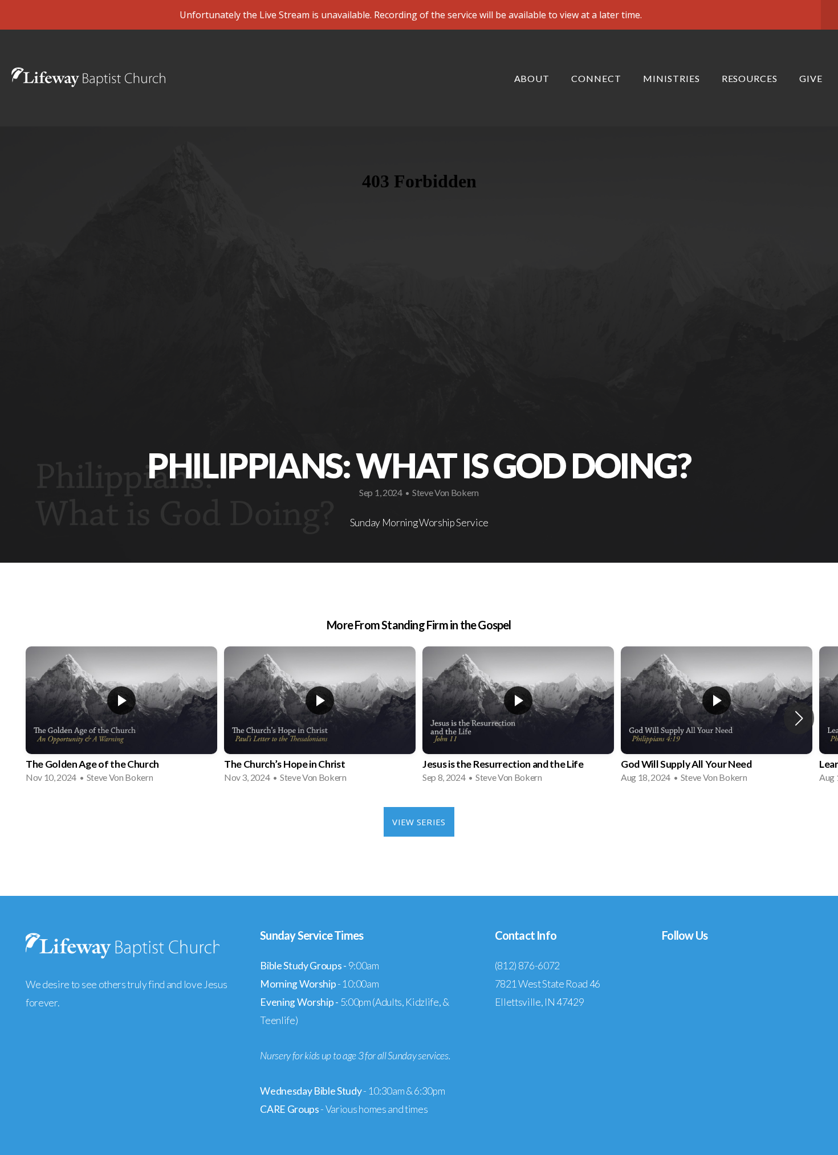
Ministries (672, 78)
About (533, 78)
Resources (751, 78)
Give (811, 78)
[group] (121, 718)
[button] (799, 718)
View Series (418, 822)
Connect (597, 78)
